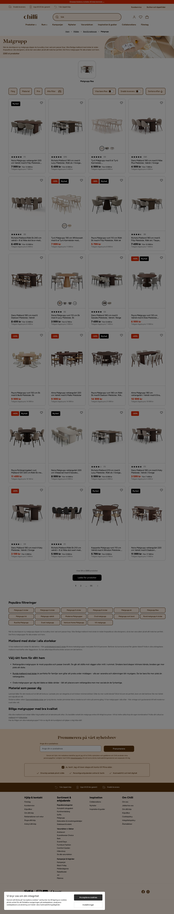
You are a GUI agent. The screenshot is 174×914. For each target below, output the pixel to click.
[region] (54, 901)
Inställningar (88, 905)
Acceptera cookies (88, 897)
